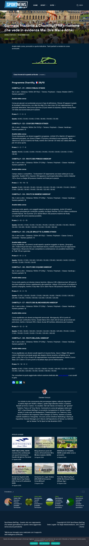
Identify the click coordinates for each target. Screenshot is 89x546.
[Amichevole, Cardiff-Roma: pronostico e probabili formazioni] (29, 502)
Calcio (36, 496)
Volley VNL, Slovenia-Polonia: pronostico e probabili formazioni (18, 502)
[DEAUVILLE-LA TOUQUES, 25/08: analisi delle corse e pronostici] (67, 442)
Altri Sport (16, 496)
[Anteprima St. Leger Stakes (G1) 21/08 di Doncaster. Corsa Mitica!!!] (44, 468)
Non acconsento (44, 543)
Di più (52, 5)
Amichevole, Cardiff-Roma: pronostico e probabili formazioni (38, 502)
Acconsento (34, 543)
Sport (43, 5)
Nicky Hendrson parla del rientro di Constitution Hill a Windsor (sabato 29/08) (44, 453)
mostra (42, 74)
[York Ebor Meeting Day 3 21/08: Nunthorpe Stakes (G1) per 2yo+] (67, 468)
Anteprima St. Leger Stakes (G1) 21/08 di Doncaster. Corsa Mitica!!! (44, 479)
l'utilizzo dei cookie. (49, 540)
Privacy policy (55, 543)
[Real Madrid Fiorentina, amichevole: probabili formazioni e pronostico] (49, 502)
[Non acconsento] (87, 541)
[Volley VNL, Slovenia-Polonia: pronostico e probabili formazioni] (8, 502)
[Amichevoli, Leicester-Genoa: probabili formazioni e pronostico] (70, 502)
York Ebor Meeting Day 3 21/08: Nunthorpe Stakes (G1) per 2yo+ (66, 479)
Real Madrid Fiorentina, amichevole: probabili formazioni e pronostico (59, 502)
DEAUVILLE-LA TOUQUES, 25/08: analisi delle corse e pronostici (66, 453)
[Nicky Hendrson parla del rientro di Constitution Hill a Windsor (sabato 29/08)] (44, 442)
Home (35, 5)
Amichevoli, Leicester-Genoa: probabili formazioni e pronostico (80, 502)
